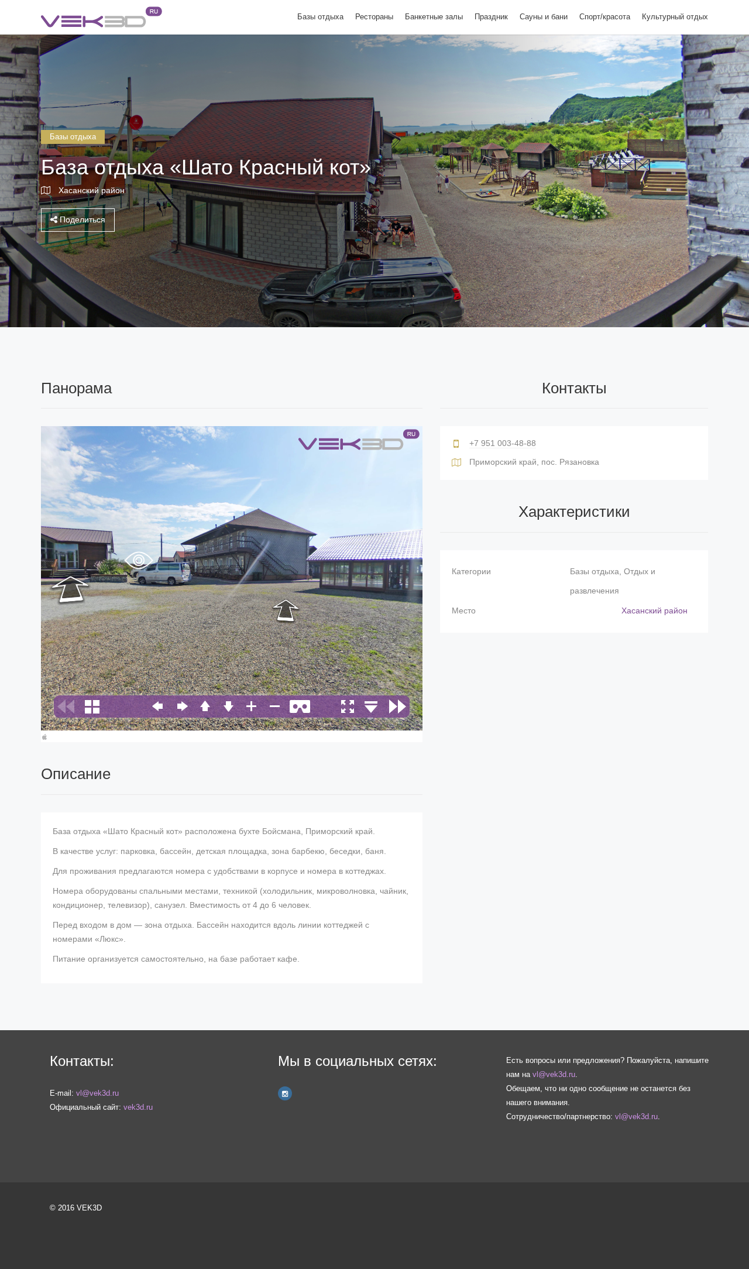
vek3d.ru (138, 1107)
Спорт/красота (604, 16)
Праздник (491, 16)
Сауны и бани (544, 16)
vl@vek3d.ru (97, 1093)
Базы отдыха (320, 16)
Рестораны (374, 16)
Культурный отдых (675, 16)
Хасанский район (92, 190)
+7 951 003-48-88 (502, 443)
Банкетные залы (434, 16)
